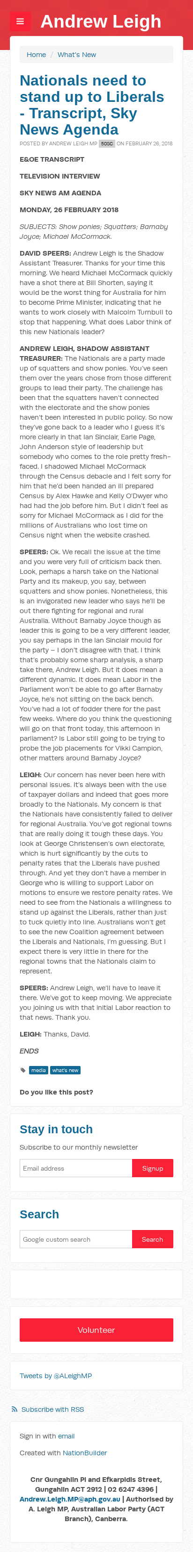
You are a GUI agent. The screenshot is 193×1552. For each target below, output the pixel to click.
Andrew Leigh (101, 21)
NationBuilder (85, 1452)
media (38, 1070)
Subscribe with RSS (53, 1409)
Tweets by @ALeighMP (56, 1375)
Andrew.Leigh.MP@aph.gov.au (70, 1499)
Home (36, 54)
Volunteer (96, 1329)
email (66, 1435)
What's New (77, 54)
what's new (65, 1070)
